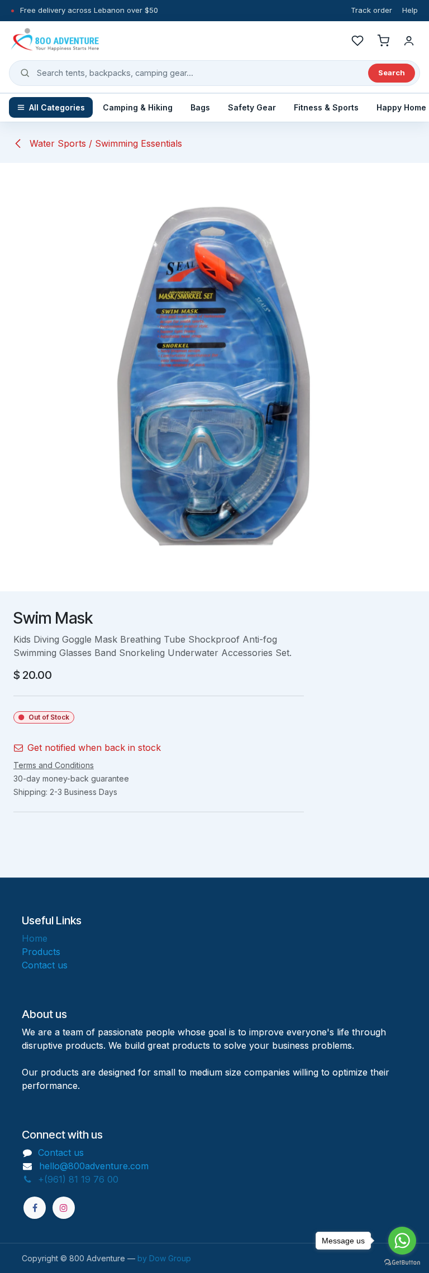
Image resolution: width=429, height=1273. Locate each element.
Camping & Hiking (138, 107)
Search (391, 72)
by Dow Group (164, 1258)
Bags (200, 107)
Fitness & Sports (326, 107)
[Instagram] (64, 1208)
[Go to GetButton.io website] (402, 1261)
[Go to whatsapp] (402, 1241)
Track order (371, 10)
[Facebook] (34, 1208)
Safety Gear (252, 107)
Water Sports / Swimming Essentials (104, 143)
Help (410, 10)
